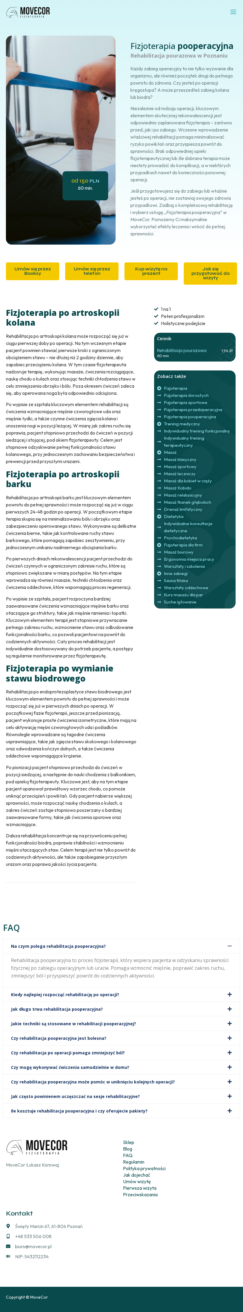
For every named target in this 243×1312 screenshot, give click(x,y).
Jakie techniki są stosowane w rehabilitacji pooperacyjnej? (73, 1023)
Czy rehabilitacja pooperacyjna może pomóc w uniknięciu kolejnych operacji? (93, 1082)
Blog (127, 1149)
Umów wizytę (137, 1181)
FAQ (127, 1155)
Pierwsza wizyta (139, 1188)
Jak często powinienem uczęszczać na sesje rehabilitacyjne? (75, 1096)
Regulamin (133, 1162)
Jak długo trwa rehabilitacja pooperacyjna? (57, 1009)
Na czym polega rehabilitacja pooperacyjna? (58, 946)
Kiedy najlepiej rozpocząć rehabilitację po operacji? (65, 994)
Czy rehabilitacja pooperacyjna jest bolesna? (58, 1038)
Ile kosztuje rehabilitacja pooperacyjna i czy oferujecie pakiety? (79, 1111)
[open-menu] (233, 12)
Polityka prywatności (144, 1168)
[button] (121, 946)
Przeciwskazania (140, 1194)
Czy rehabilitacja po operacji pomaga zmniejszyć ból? (68, 1053)
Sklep (128, 1142)
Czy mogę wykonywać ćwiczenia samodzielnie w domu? (70, 1067)
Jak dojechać (136, 1175)
